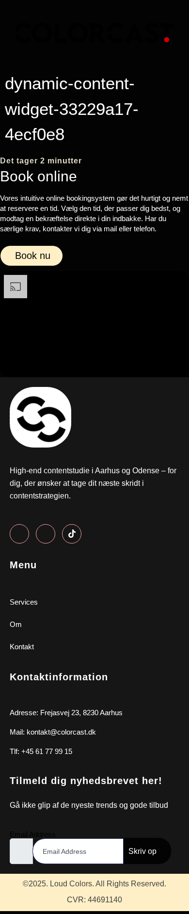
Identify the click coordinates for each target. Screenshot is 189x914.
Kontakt (22, 646)
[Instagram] (19, 534)
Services (24, 602)
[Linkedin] (45, 534)
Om (16, 624)
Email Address (33, 834)
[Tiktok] (71, 534)
